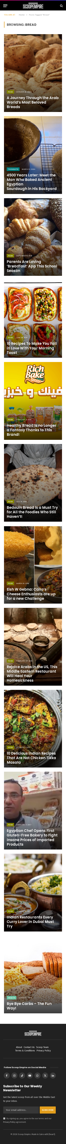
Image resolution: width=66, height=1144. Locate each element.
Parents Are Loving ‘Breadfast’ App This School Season (32, 266)
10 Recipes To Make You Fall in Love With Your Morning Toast (32, 348)
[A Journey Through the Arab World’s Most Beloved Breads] (33, 73)
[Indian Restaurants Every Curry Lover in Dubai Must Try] (33, 893)
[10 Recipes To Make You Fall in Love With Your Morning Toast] (33, 319)
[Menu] (5, 5)
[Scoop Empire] (33, 5)
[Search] (61, 5)
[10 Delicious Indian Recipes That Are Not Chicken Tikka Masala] (33, 729)
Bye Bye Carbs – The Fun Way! (29, 1006)
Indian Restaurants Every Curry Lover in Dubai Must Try (30, 922)
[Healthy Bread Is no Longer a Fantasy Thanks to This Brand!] (33, 401)
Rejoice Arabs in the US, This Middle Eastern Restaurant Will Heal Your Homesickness (32, 673)
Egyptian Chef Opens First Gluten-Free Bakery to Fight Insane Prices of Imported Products (32, 837)
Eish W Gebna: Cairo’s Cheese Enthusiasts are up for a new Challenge (31, 594)
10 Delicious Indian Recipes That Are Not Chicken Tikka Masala (31, 758)
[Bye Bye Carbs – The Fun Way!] (33, 975)
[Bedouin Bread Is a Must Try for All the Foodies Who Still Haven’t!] (33, 483)
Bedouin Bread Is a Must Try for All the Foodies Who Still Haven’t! (32, 512)
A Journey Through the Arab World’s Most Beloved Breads (33, 102)
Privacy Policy (9, 1122)
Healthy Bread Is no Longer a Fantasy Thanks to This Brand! (31, 430)
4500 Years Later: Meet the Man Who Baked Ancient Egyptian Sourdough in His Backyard (32, 182)
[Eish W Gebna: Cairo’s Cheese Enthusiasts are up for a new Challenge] (33, 565)
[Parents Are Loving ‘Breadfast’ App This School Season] (33, 237)
